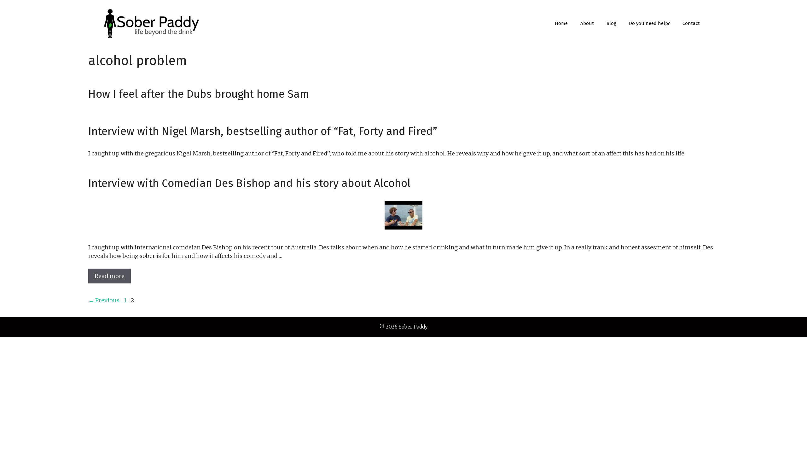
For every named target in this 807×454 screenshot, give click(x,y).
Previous (103, 300)
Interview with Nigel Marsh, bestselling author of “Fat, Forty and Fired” (263, 131)
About (587, 23)
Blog (611, 23)
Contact (691, 23)
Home (561, 23)
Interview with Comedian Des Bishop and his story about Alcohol (249, 183)
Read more (110, 276)
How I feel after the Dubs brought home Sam (198, 94)
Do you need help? (649, 23)
